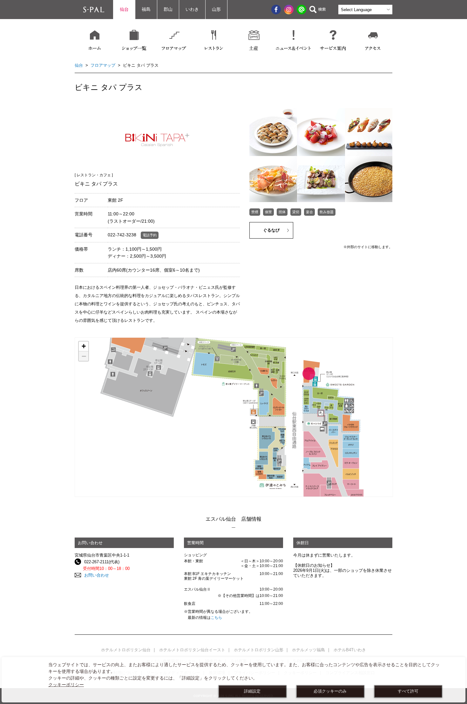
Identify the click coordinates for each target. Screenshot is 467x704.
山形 (216, 9)
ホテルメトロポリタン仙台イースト (192, 649)
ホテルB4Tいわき (350, 649)
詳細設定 (252, 691)
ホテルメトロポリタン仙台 (126, 649)
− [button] (84, 356)
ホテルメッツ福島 (308, 649)
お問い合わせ (96, 575)
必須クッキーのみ (330, 691)
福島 (146, 9)
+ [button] (84, 346)
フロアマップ (103, 65)
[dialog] (233, 679)
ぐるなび (271, 230)
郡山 (168, 9)
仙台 (124, 9)
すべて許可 (408, 691)
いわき (192, 9)
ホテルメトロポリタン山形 (258, 649)
